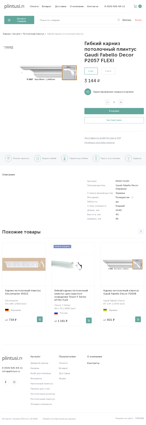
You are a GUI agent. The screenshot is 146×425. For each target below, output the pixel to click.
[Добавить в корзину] (40, 319)
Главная (7, 34)
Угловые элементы (41, 404)
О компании (77, 6)
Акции (138, 20)
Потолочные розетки (43, 393)
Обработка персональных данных (59, 419)
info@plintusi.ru (11, 371)
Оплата (34, 6)
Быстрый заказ (114, 120)
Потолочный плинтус (33, 34)
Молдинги (36, 378)
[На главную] (14, 6)
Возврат (46, 6)
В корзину (114, 111)
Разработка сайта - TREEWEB (129, 418)
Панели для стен (40, 388)
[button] (22, 72)
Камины (35, 368)
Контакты (92, 6)
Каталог (17, 34)
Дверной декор (39, 363)
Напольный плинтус (42, 383)
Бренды (127, 20)
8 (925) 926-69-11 (115, 6)
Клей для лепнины (41, 373)
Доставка (60, 6)
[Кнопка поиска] (118, 20)
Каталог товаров (21, 20)
